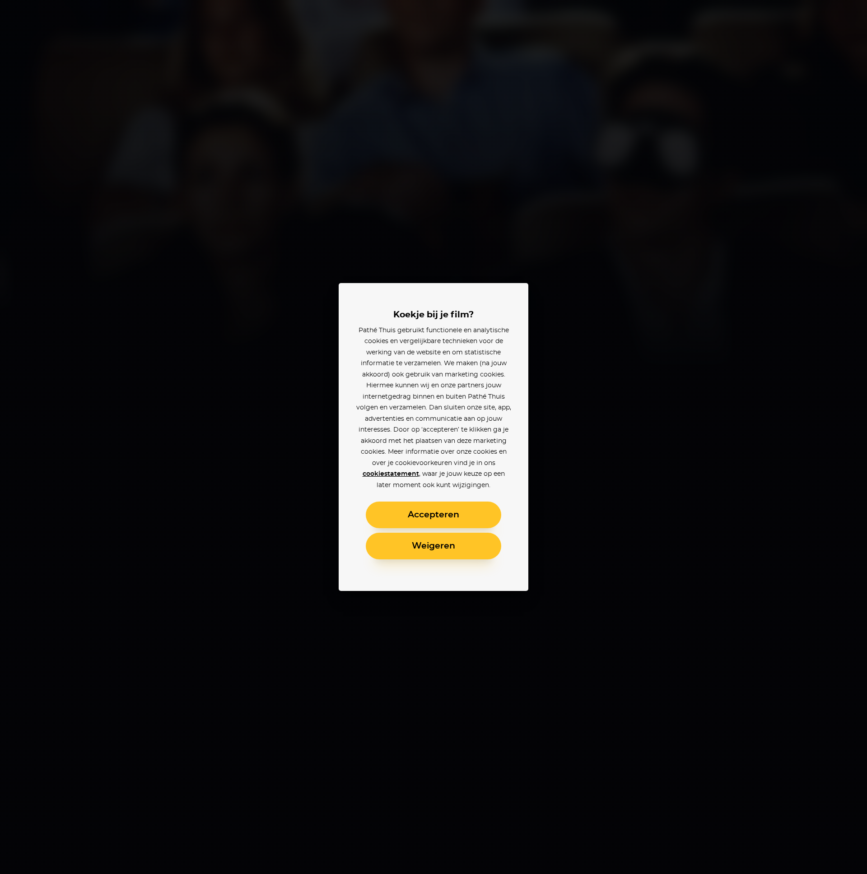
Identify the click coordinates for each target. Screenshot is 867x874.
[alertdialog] (433, 437)
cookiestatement (391, 474)
